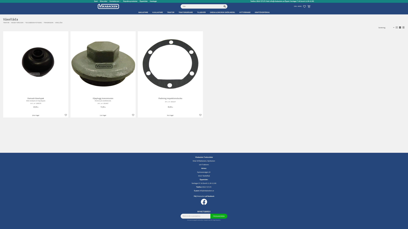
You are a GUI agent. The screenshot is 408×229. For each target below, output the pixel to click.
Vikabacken (201, 196)
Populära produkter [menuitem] (130, 1)
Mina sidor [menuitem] (103, 1)
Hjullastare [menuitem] (157, 12)
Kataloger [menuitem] (153, 1)
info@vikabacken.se (277, 1)
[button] (304, 6)
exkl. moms (298, 6)
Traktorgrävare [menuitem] (186, 12)
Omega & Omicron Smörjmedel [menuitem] (222, 12)
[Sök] (224, 6)
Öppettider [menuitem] (144, 1)
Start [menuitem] (96, 1)
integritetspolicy (216, 220)
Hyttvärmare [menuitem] (245, 12)
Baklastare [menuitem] (143, 12)
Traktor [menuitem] (170, 12)
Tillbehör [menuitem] (201, 12)
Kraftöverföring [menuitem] (262, 12)
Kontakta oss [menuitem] (114, 1)
